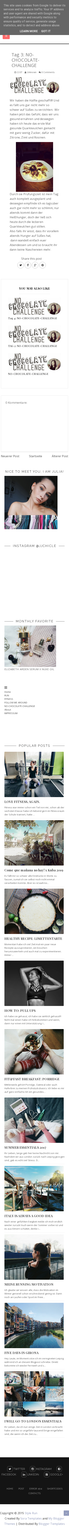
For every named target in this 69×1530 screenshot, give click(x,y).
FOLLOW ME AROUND (15, 702)
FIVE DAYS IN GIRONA (21, 1353)
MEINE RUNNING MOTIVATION (28, 1284)
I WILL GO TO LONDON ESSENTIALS (32, 1421)
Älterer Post (60, 456)
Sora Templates (31, 1518)
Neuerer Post (10, 456)
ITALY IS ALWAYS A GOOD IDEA (28, 1216)
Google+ (56, 1474)
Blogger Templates (52, 1524)
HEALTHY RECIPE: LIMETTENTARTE (33, 938)
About (7, 709)
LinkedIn (33, 1474)
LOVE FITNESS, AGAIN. (22, 802)
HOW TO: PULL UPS (20, 1010)
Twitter (19, 1469)
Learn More (29, 31)
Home (7, 691)
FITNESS (8, 699)
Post (21, 1488)
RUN (6, 695)
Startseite (35, 456)
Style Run (31, 1513)
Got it (46, 31)
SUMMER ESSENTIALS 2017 (25, 1147)
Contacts (34, 1493)
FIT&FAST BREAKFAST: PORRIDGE (31, 1079)
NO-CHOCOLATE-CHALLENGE (19, 706)
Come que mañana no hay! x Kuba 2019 (33, 870)
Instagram (43, 1469)
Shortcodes (54, 1488)
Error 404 (35, 1488)
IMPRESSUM (11, 713)
